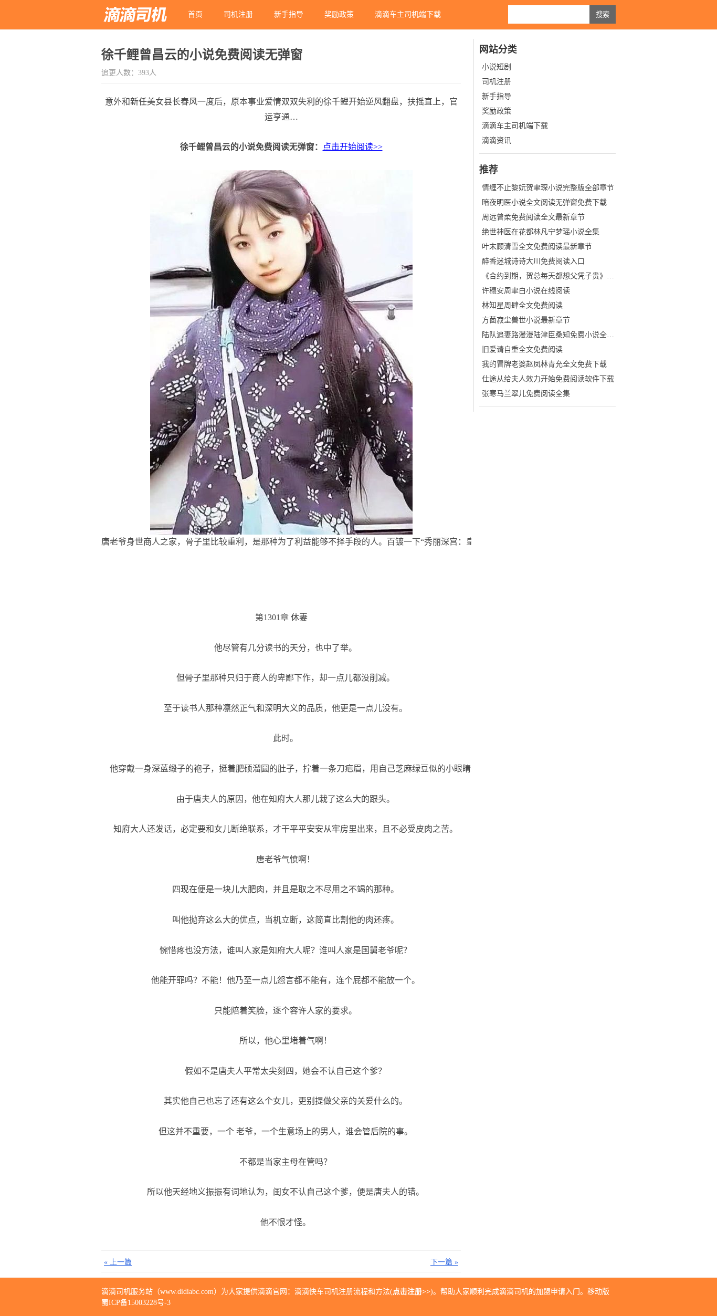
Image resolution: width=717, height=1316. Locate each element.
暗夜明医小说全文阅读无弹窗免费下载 (544, 202)
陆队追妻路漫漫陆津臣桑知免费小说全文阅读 (555, 335)
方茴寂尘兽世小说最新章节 (526, 320)
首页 (195, 14)
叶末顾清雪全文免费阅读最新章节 (537, 246)
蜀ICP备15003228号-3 (136, 1303)
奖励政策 (339, 14)
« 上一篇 (118, 1262)
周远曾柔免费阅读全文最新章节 (533, 217)
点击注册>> (411, 1292)
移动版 (598, 1292)
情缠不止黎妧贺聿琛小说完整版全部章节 (548, 188)
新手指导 (288, 14)
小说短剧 (496, 67)
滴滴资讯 (496, 140)
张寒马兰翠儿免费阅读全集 (526, 394)
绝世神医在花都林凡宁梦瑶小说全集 (540, 232)
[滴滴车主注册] (135, 14)
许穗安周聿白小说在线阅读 (526, 291)
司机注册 (238, 14)
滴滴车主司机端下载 (408, 14)
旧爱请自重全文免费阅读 (522, 349)
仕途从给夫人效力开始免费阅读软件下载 (548, 379)
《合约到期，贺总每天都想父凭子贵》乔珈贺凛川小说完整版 (581, 276)
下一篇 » (444, 1262)
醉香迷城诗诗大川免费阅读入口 (533, 261)
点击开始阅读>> (353, 146)
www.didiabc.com (187, 1292)
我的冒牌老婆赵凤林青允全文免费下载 (544, 364)
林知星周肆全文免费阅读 (522, 305)
